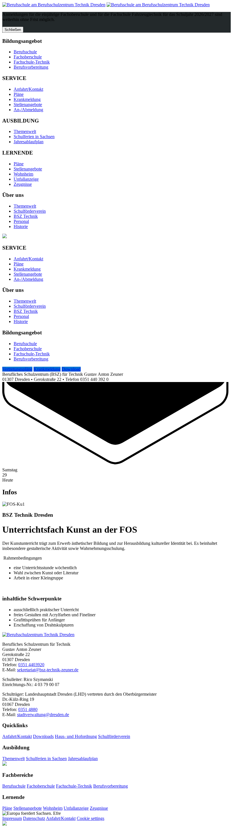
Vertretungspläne (17, 369)
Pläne (19, 94)
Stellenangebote (28, 104)
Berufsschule (25, 51)
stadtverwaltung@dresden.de (43, 714)
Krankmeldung (27, 99)
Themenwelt (25, 131)
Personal (21, 221)
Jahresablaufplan (28, 141)
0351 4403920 (31, 664)
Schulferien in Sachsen (34, 136)
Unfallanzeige (26, 179)
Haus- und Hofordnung (76, 736)
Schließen (13, 30)
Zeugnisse (23, 184)
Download (71, 369)
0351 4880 (28, 709)
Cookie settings (90, 818)
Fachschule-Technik (32, 62)
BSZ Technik (26, 216)
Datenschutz (34, 818)
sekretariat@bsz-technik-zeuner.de (47, 669)
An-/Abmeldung (28, 109)
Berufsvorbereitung (31, 67)
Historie (21, 226)
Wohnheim (23, 174)
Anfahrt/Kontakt (28, 89)
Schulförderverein (30, 211)
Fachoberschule (28, 56)
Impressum (12, 818)
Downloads (43, 736)
